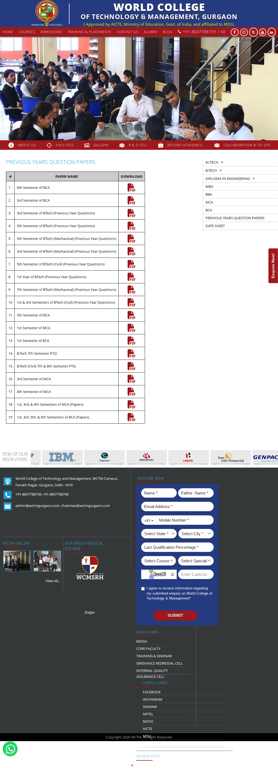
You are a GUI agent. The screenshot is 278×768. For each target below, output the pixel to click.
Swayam (150, 706)
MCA (209, 202)
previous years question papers (235, 217)
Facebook (152, 692)
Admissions (51, 32)
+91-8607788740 (56, 494)
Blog (168, 32)
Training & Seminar (154, 655)
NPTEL (148, 714)
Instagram (152, 699)
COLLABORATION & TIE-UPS (247, 145)
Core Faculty (148, 648)
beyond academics (186, 145)
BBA (209, 194)
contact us (127, 32)
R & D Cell (138, 145)
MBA (209, 186)
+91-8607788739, (28, 494)
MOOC (148, 721)
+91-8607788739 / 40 (203, 31)
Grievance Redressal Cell (159, 663)
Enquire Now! (273, 265)
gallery (101, 145)
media (141, 641)
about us (27, 145)
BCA (209, 210)
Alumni (150, 32)
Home (8, 32)
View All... (53, 580)
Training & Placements (90, 32)
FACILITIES (65, 145)
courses (27, 32)
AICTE (147, 728)
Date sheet (215, 225)
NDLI (147, 743)
